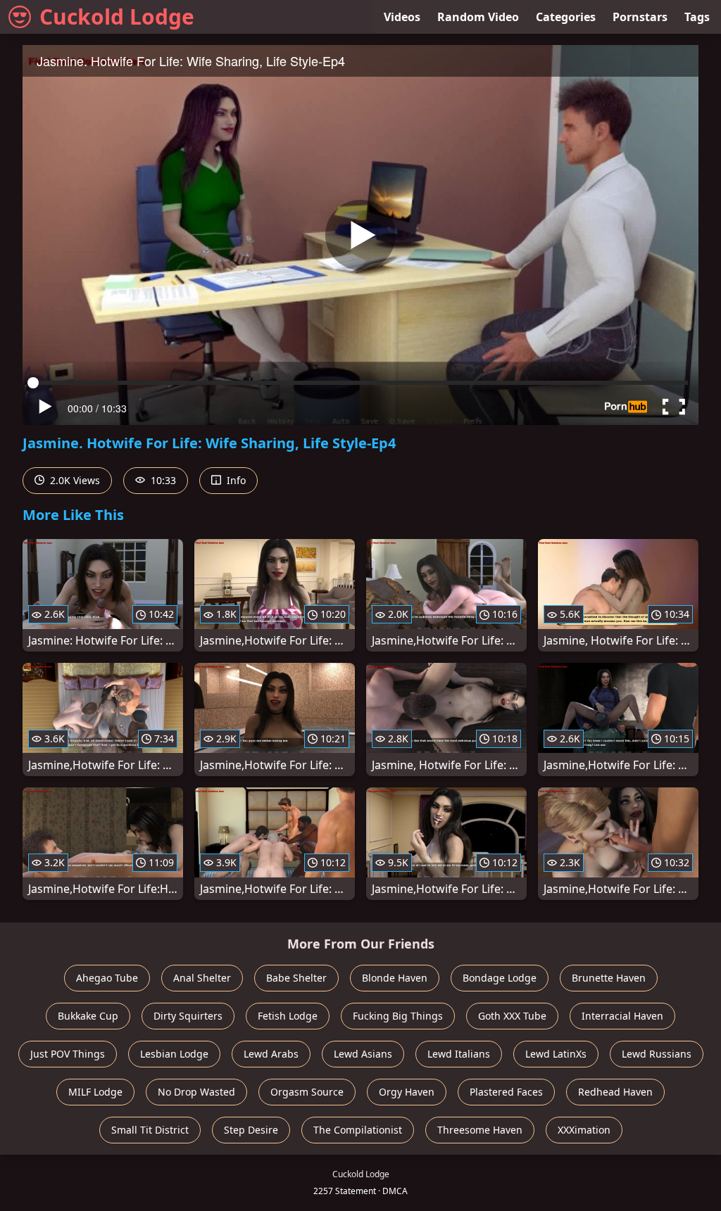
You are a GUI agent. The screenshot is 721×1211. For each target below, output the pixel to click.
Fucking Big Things (398, 1015)
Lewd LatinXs (556, 1053)
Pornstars (640, 17)
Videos (402, 17)
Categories (566, 17)
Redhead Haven (615, 1091)
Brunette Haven (609, 977)
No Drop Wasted (196, 1091)
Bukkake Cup (88, 1015)
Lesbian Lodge (174, 1053)
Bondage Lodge (500, 977)
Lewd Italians (458, 1053)
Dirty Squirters (187, 1015)
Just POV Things (67, 1053)
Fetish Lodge (288, 1015)
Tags (697, 17)
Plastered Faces (506, 1091)
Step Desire (251, 1129)
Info (235, 480)
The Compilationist (357, 1129)
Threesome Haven (479, 1129)
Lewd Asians (363, 1053)
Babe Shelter (296, 977)
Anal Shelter (202, 977)
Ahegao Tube (107, 977)
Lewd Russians (656, 1053)
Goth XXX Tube (512, 1015)
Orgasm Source (307, 1091)
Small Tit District (150, 1129)
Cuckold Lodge (116, 16)
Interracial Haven (622, 1015)
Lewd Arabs (271, 1053)
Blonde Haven (394, 977)
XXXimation (584, 1129)
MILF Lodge (95, 1091)
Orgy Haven (406, 1091)
